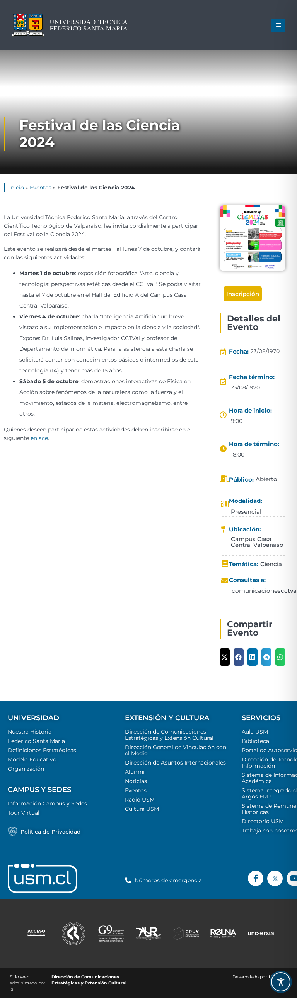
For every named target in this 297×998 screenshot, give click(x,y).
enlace (39, 438)
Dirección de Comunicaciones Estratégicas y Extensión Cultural (169, 734)
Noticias (136, 781)
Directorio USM (263, 821)
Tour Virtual (23, 812)
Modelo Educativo (32, 759)
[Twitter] (275, 878)
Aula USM (255, 731)
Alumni (135, 771)
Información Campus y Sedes (47, 803)
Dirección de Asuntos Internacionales (175, 762)
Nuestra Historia (29, 731)
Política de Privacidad (50, 831)
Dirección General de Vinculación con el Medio (175, 750)
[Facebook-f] (255, 878)
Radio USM (140, 799)
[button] (278, 25)
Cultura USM (142, 808)
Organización (26, 768)
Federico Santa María (36, 741)
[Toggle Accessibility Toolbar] (280, 981)
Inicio (16, 187)
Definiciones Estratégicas (42, 750)
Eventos (40, 187)
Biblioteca (255, 741)
